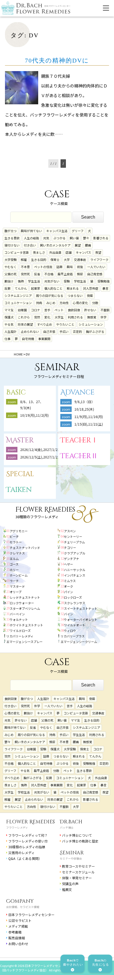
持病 (39, 302)
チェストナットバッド (25, 547)
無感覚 (91, 317)
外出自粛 (55, 252)
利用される (75, 317)
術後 (80, 267)
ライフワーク (99, 259)
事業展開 (44, 338)
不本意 (25, 267)
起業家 (35, 288)
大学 (67, 259)
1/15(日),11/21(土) (88, 424)
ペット (59, 310)
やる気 (9, 324)
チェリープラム (74, 542)
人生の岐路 (31, 238)
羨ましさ (39, 252)
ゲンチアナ (71, 558)
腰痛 (88, 245)
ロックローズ (73, 597)
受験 (67, 281)
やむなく (10, 267)
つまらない (75, 295)
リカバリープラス (73, 636)
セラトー (16, 542)
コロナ (35, 310)
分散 (95, 302)
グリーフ (78, 231)
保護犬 (9, 317)
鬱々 (86, 238)
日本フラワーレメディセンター (31, 914)
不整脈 (105, 310)
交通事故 (80, 259)
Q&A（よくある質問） (25, 858)
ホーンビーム (19, 575)
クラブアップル (74, 553)
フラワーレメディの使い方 (28, 841)
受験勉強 (103, 281)
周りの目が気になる (49, 295)
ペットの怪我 (43, 267)
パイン (68, 592)
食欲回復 (74, 310)
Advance (77, 392)
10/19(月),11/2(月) (34, 415)
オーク (68, 586)
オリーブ (16, 592)
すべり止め (44, 324)
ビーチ (14, 536)
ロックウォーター (22, 603)
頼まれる (73, 288)
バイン (68, 614)
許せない (90, 310)
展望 (78, 245)
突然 (37, 317)
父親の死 (10, 274)
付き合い (30, 245)
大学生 (59, 317)
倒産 (90, 295)
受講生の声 (70, 883)
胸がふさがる (95, 331)
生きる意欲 (12, 238)
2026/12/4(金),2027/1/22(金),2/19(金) (49, 449)
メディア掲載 (18, 926)
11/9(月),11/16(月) (88, 416)
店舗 (69, 252)
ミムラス (70, 581)
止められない (30, 331)
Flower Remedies (30, 821)
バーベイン (17, 614)
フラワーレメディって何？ (28, 835)
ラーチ (14, 581)
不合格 (48, 274)
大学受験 (10, 259)
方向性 (64, 302)
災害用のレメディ (21, 852)
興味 (70, 267)
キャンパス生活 (57, 231)
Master (20, 440)
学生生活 (34, 281)
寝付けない (12, 245)
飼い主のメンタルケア (55, 245)
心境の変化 (80, 302)
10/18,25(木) (84, 409)
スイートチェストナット (80, 608)
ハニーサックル (74, 569)
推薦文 (67, 889)
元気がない (51, 281)
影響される (100, 238)
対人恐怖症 (90, 288)
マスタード (17, 586)
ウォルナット (19, 619)
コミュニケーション (18, 302)
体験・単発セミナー (77, 877)
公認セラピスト (20, 920)
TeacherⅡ (79, 456)
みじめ (50, 302)
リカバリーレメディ (19, 636)
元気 (46, 238)
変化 (47, 317)
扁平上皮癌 (65, 274)
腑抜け (9, 281)
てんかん (21, 288)
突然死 (25, 274)
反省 (37, 274)
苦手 (47, 310)
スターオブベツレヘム (25, 608)
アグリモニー (19, 531)
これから (24, 317)
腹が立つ (10, 231)
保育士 (54, 259)
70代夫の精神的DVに (57, 60)
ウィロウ (70, 630)
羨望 (98, 252)
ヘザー (68, 564)
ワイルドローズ (20, 630)
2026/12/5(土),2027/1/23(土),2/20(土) (51, 457)
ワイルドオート (74, 625)
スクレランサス (74, 603)
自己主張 (49, 331)
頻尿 (80, 274)
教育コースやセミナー (78, 866)
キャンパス (83, 252)
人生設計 (10, 331)
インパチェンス (74, 575)
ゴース (14, 564)
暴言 (105, 288)
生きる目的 (38, 259)
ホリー (14, 569)
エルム (14, 558)
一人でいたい (96, 267)
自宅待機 (28, 338)
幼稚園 (22, 310)
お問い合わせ (18, 943)
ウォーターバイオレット (80, 619)
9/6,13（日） (84, 401)
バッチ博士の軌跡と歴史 (80, 841)
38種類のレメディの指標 (26, 846)
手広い (64, 331)
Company (20, 901)
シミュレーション (91, 324)
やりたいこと (65, 324)
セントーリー (73, 536)
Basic (16, 392)
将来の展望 (25, 324)
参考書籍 (15, 932)
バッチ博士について (77, 835)
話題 (59, 267)
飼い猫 (74, 238)
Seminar (72, 852)
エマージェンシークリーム (79, 641)
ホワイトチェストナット (26, 625)
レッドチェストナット (25, 597)
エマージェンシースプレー (24, 641)
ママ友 (9, 310)
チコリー (70, 547)
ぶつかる (59, 238)
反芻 (7, 288)
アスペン (70, 531)
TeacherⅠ (79, 440)
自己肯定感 (94, 274)
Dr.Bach (71, 821)
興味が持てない (31, 231)
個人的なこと (53, 288)
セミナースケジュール (78, 872)
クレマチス (17, 553)
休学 (103, 317)
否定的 (77, 331)
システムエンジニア (18, 295)
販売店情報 (16, 937)
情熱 (21, 281)
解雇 (24, 259)
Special (20, 474)
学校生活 (80, 281)
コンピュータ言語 (16, 252)
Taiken (19, 489)
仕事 (7, 338)
